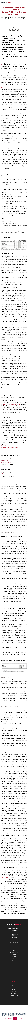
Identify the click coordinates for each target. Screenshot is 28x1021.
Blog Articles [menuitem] (14, 966)
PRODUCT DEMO (14, 1004)
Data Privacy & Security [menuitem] (14, 995)
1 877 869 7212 (14, 927)
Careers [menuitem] (14, 983)
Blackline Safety (5, 17)
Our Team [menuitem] (14, 985)
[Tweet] (15, 30)
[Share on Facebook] (13, 30)
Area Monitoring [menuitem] (14, 954)
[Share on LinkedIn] (10, 30)
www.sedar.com (10, 386)
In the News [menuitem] (14, 991)
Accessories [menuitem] (14, 958)
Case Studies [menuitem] (14, 974)
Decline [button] (20, 1018)
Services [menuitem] (14, 950)
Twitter (8, 447)
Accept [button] (15, 1018)
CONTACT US (14, 1000)
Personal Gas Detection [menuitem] (14, 952)
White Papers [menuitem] (14, 977)
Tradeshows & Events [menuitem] (14, 970)
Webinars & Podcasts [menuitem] (14, 972)
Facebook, (3, 447)
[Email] (18, 30)
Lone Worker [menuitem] (14, 956)
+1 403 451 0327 (14, 938)
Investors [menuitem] (14, 987)
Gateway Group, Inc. (5, 460)
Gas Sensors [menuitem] (14, 960)
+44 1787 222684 (14, 934)
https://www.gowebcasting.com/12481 (11, 404)
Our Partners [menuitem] (14, 989)
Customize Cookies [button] (8, 1018)
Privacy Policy (21, 1010)
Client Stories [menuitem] (14, 976)
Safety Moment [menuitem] (14, 968)
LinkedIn (12, 447)
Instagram (18, 447)
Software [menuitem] (14, 948)
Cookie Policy (4, 1011)
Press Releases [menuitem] (14, 993)
